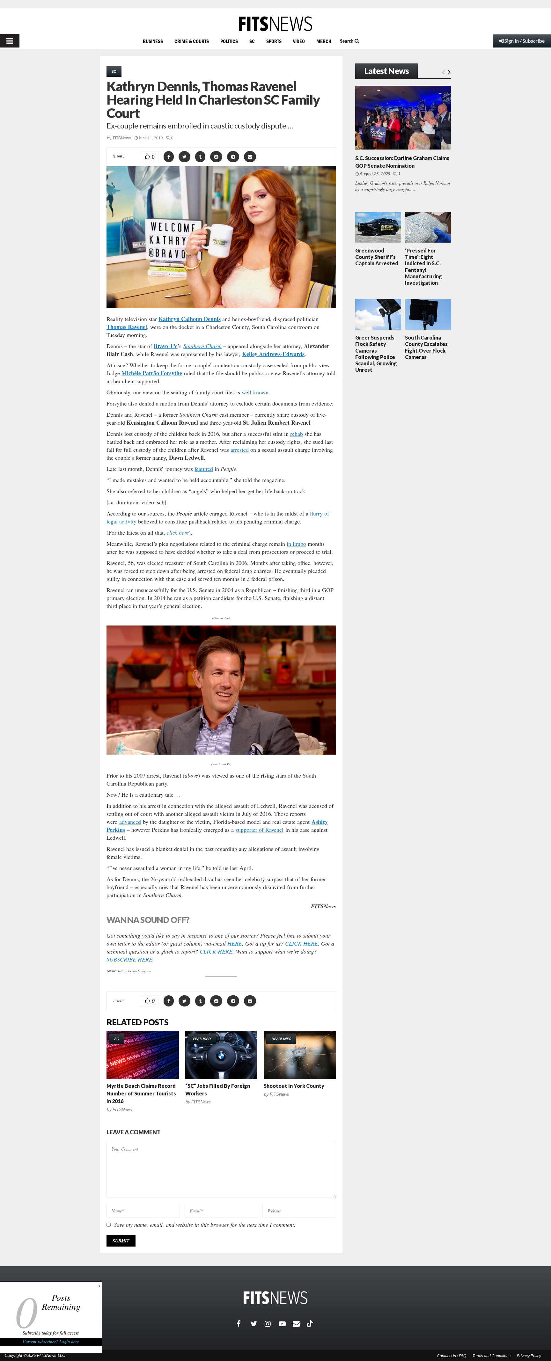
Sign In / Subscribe (524, 41)
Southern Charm (202, 346)
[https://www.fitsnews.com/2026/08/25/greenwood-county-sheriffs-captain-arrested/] (378, 227)
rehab (296, 433)
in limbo (296, 543)
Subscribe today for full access (51, 1333)
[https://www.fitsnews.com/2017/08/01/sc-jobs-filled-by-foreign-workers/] (221, 1055)
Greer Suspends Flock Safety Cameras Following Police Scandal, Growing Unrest (376, 353)
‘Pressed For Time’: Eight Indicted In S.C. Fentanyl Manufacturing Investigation (423, 266)
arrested (240, 449)
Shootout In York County (294, 1086)
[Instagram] (272, 1324)
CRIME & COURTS (191, 41)
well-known (255, 392)
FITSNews (122, 137)
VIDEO (299, 41)
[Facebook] (244, 1324)
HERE (234, 943)
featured (204, 468)
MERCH (323, 41)
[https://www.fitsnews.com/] (275, 23)
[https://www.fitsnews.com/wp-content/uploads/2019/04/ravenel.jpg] (221, 690)
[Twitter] (258, 1324)
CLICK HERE (301, 943)
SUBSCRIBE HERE (129, 959)
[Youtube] (286, 1324)
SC (252, 41)
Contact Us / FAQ (451, 1356)
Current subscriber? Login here (51, 1341)
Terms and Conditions (492, 1356)
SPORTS (274, 41)
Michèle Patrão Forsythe (151, 373)
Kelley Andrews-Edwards (273, 354)
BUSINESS (153, 41)
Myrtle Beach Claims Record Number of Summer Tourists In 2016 (141, 1093)
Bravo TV (166, 346)
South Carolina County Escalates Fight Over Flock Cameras (426, 347)
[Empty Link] (443, 71)
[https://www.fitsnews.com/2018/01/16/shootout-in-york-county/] (300, 1055)
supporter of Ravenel (259, 829)
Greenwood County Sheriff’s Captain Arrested (376, 256)
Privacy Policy (529, 1356)
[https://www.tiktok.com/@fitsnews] (310, 1324)
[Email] (300, 1324)
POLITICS (229, 41)
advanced (130, 821)
